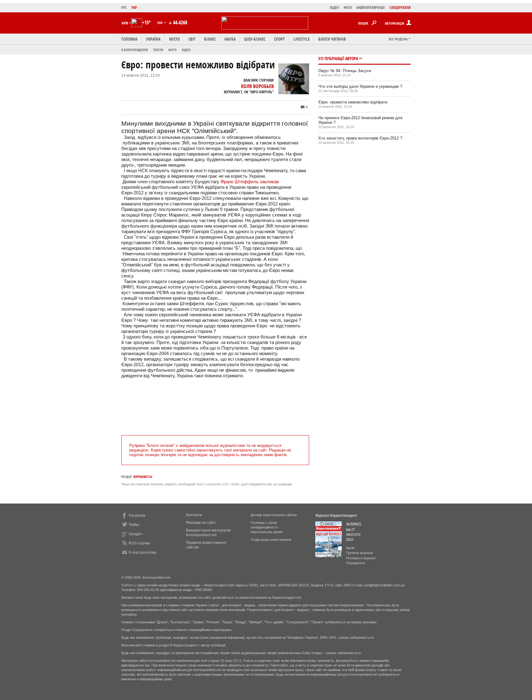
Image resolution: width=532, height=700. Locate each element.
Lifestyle (301, 39)
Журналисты (142, 476)
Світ (191, 39)
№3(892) (353, 524)
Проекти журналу (359, 553)
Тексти (158, 49)
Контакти (194, 515)
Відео (186, 49)
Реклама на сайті (201, 522)
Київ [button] (125, 23)
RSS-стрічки (139, 543)
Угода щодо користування (271, 539)
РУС (124, 7)
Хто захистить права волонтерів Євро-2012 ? (360, 138)
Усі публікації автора (338, 58)
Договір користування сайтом (274, 515)
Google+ (136, 534)
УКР (134, 7)
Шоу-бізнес (254, 39)
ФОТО (348, 7)
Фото (172, 49)
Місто (174, 39)
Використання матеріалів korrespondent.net (208, 532)
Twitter (134, 525)
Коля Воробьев (257, 86)
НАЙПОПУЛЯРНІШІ (371, 7)
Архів (350, 548)
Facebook (137, 515)
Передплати (355, 563)
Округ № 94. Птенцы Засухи (344, 70)
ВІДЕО (334, 7)
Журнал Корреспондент (336, 515)
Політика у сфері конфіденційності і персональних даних (267, 527)
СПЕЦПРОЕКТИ (400, 7)
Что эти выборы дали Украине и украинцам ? (360, 86)
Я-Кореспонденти (134, 49)
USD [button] (160, 22)
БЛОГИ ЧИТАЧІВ (332, 39)
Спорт (279, 39)
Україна (153, 39)
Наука (230, 39)
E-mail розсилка (142, 552)
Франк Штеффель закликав (249, 181)
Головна (129, 39)
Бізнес (210, 39)
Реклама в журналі (360, 558)
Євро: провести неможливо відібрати (352, 102)
